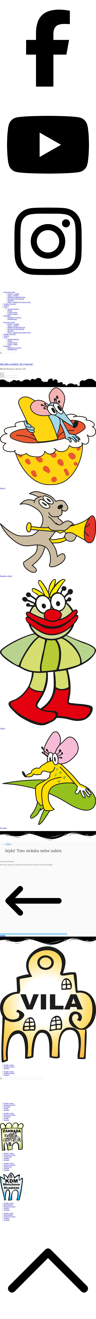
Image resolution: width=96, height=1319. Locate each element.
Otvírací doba (8, 1157)
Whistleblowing (12, 319)
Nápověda (11, 300)
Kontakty (6, 305)
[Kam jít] (48, 484)
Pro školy (3, 828)
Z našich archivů (12, 312)
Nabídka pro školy (9, 1067)
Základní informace (13, 309)
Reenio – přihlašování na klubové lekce (19, 302)
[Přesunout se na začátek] (48, 1318)
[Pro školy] (48, 824)
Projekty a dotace (13, 314)
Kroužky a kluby (6, 576)
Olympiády (7, 1107)
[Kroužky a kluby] (48, 572)
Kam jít (2, 488)
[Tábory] (48, 725)
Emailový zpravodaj (10, 304)
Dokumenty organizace (14, 317)
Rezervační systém (9, 292)
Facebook (7, 1210)
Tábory (2, 728)
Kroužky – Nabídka (13, 294)
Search (2, 373)
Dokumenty (7, 316)
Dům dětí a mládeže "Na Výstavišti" (16, 364)
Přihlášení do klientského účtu (16, 297)
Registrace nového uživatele (16, 299)
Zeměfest (6, 1158)
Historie (10, 311)
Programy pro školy (9, 1105)
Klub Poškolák (8, 1205)
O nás (5, 307)
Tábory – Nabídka (13, 295)
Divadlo (6, 1108)
